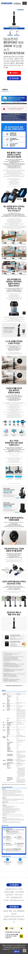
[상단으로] (24, 950)
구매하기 (15, 73)
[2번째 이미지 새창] (16, 32)
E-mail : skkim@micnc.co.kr (14, 900)
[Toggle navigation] (24, 3)
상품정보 (5, 89)
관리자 (16, 951)
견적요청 (15, 78)
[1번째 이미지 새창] (10, 32)
